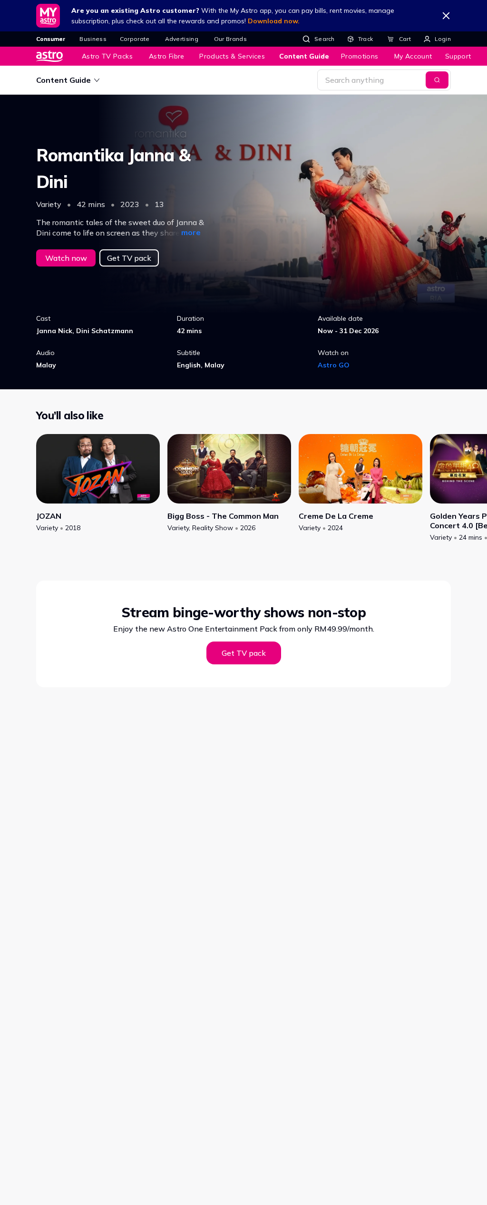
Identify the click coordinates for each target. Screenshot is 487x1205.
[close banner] (446, 15)
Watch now (66, 258)
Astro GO (334, 365)
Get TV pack (129, 258)
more (191, 232)
